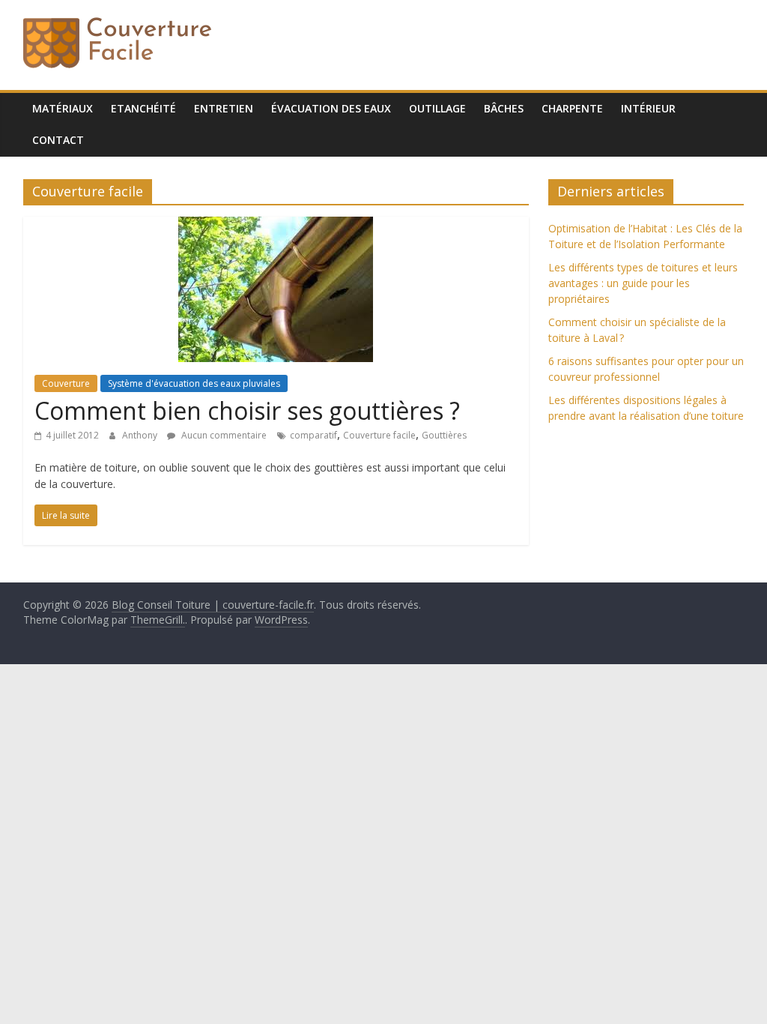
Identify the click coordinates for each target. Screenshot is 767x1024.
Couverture (66, 383)
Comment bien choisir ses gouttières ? (247, 410)
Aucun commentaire (223, 435)
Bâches (504, 108)
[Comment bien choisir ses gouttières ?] (275, 225)
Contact (58, 140)
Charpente (572, 108)
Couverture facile (379, 435)
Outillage (437, 108)
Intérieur (648, 108)
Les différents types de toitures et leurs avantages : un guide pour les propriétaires (643, 283)
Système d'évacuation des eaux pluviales (194, 383)
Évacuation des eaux (331, 108)
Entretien (223, 108)
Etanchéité (143, 108)
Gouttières (444, 435)
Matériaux (62, 108)
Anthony (141, 435)
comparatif (313, 435)
